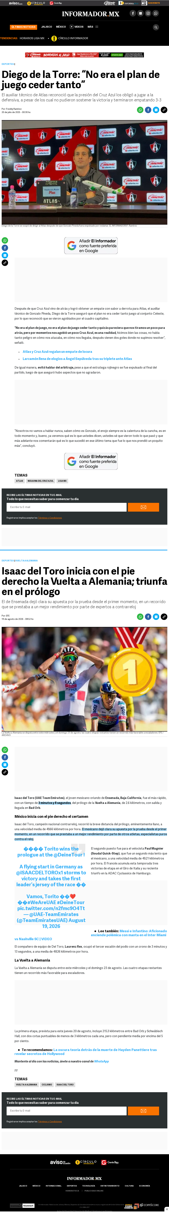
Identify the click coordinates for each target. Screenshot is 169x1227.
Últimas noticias (23, 27)
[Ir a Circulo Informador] (34, 1)
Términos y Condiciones (50, 518)
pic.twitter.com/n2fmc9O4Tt (51, 908)
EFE (8, 616)
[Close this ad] (166, 1209)
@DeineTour (68, 855)
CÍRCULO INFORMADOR (73, 38)
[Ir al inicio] (49, 13)
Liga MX (62, 481)
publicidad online (93, 1191)
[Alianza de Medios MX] (131, 1205)
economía (144, 1186)
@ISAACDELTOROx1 (39, 873)
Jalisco (46, 27)
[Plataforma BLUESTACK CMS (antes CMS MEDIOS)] (28, 1205)
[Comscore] (149, 1205)
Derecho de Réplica (83, 1211)
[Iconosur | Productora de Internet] (16, 1205)
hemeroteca (72, 1191)
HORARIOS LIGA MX (32, 38)
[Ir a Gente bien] (110, 1159)
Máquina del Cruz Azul (40, 481)
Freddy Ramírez (14, 109)
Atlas (19, 481)
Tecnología (88, 1186)
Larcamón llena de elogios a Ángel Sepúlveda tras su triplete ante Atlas (77, 359)
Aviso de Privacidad (65, 1211)
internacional (53, 1186)
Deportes (8, 64)
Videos (79, 27)
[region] (84, 1219)
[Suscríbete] (149, 2)
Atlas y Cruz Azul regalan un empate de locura (57, 352)
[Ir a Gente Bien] (54, 1)
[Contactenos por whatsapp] (155, 13)
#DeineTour (71, 902)
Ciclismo (47, 1085)
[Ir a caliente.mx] (109, 2)
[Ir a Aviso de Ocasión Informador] (15, 1)
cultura (129, 1186)
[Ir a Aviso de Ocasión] (60, 1159)
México (61, 27)
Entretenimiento (110, 1186)
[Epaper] (127, 2)
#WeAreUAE (41, 902)
